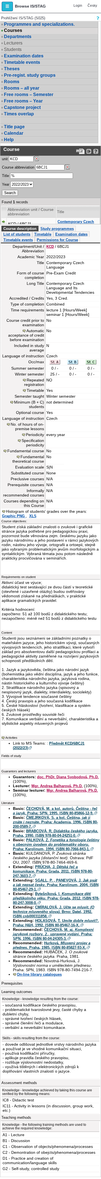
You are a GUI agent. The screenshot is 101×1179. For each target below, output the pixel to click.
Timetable (42, 234)
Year (5, 184)
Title (5, 176)
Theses (12, 68)
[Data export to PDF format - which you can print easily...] (80, 151)
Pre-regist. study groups (30, 75)
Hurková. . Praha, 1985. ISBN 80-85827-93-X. (51, 945)
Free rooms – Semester (28, 94)
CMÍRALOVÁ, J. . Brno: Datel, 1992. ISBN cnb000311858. (53, 911)
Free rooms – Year (23, 101)
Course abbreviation (18, 167)
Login (78, 6)
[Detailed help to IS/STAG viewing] (96, 151)
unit (5, 159)
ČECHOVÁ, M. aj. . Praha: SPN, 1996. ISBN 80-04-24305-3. (53, 934)
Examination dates (23, 55)
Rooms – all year (21, 88)
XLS (32, 516)
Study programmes (57, 229)
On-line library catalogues (39, 974)
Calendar (13, 133)
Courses (13, 30)
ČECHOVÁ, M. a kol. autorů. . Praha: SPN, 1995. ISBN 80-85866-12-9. (55, 811)
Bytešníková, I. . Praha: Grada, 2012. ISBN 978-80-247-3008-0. (56, 898)
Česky (92, 6)
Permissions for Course (57, 240)
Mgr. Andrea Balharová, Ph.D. (57, 786)
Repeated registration (34, 382)
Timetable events (22, 62)
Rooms (11, 81)
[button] (7, 6)
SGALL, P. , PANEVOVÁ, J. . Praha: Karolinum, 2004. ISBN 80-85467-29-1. (55, 884)
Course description (19, 229)
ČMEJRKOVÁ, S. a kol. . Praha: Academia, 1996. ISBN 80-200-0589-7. (55, 822)
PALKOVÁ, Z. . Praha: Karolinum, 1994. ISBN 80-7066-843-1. (56, 844)
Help (9, 139)
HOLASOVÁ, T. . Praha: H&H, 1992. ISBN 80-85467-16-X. (56, 923)
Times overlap (19, 113)
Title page (14, 126)
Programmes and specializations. (39, 24)
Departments (17, 36)
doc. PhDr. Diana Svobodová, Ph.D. (68, 777)
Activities (11, 737)
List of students (16, 234)
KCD (50, 246)
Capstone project (22, 107)
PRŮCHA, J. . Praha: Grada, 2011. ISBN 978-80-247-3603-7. (53, 871)
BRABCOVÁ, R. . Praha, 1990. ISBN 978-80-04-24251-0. (55, 833)
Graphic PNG (14, 516)
